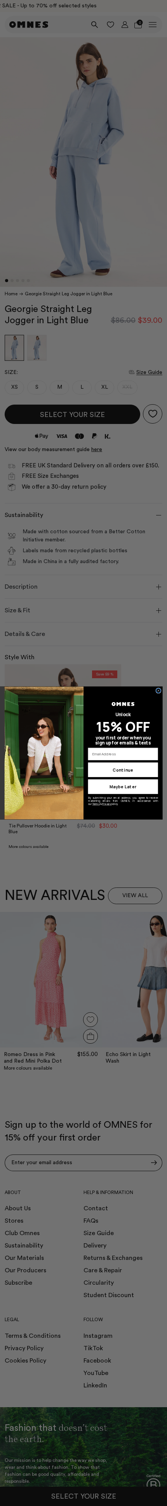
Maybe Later (123, 786)
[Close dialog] (158, 690)
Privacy (106, 804)
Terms (96, 804)
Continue (123, 769)
